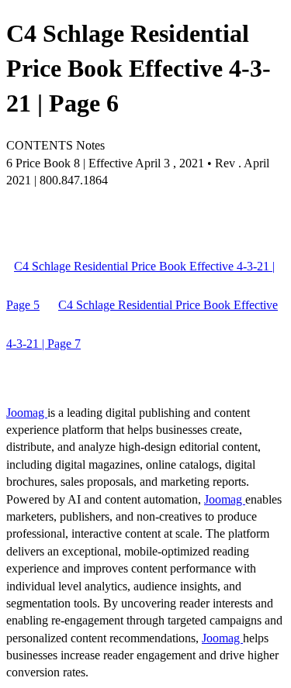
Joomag (26, 412)
